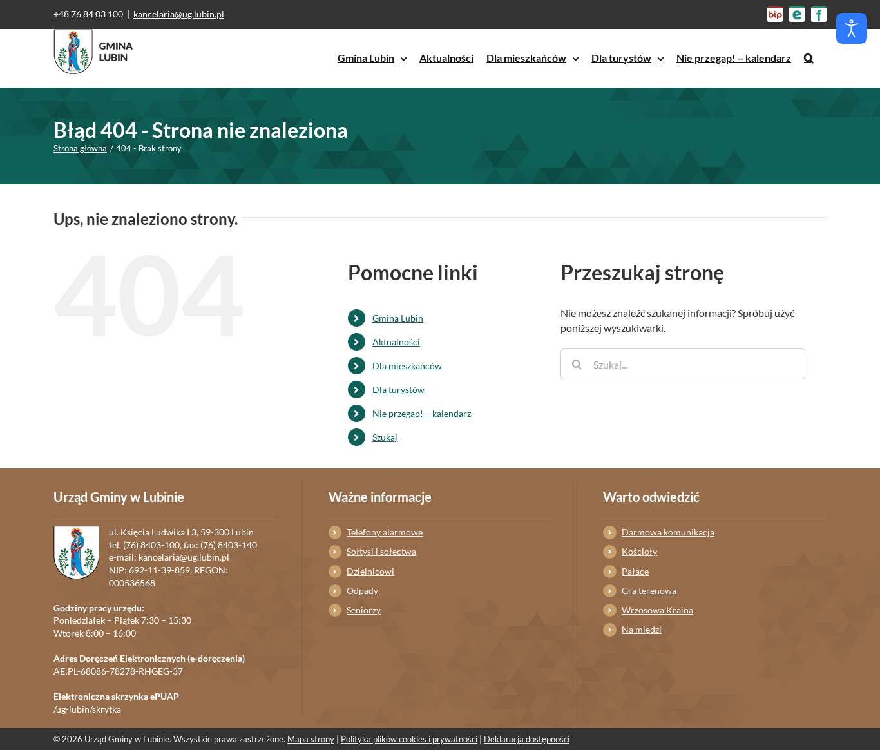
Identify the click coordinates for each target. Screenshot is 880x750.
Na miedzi (642, 629)
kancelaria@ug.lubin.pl (178, 13)
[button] (809, 58)
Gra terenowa (649, 590)
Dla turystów (398, 389)
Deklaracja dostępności (526, 739)
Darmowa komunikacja (668, 531)
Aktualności (396, 341)
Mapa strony (310, 739)
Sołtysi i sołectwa (381, 551)
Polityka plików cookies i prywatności (409, 739)
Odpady (362, 590)
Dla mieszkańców (407, 365)
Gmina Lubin (397, 317)
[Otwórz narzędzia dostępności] (851, 28)
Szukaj (384, 437)
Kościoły (639, 551)
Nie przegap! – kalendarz (421, 413)
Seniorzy (364, 609)
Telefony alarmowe (385, 531)
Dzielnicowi (370, 571)
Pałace (635, 571)
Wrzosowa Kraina (657, 609)
